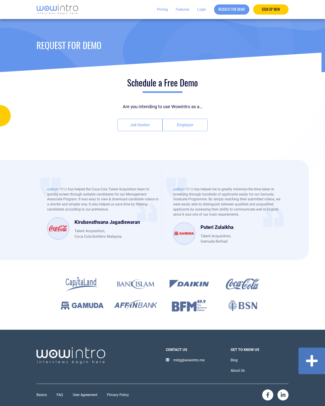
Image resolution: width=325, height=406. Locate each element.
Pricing (162, 9)
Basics (41, 395)
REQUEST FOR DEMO (231, 9)
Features (182, 9)
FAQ (60, 395)
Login (201, 9)
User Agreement (85, 395)
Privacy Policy (118, 395)
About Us (238, 370)
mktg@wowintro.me (188, 360)
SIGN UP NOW (271, 9)
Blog (234, 360)
